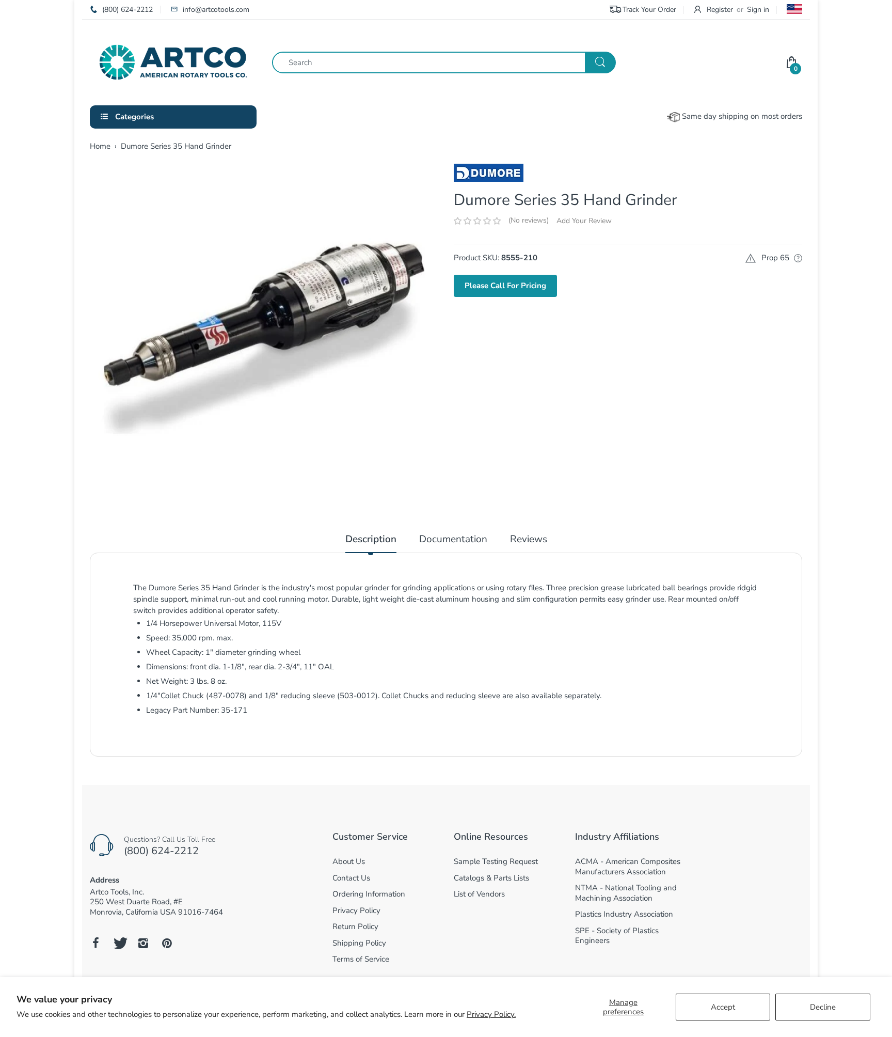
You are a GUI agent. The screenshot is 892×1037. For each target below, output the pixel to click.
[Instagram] (143, 943)
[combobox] (443, 62)
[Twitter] (119, 943)
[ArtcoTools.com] (173, 61)
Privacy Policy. (491, 1014)
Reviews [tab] (528, 539)
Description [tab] (370, 539)
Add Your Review (584, 221)
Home (100, 146)
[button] (477, 221)
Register (720, 9)
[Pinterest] (166, 943)
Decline (823, 1007)
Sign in (758, 9)
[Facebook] (95, 943)
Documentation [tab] (453, 539)
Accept (723, 1007)
